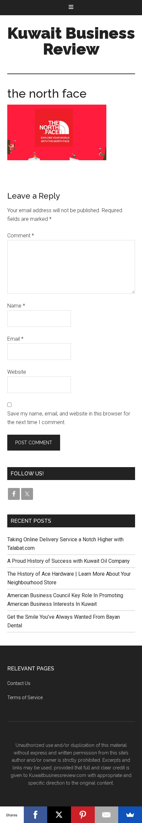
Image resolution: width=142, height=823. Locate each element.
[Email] (107, 814)
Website (16, 372)
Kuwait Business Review (71, 41)
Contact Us (18, 683)
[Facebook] (36, 814)
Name (16, 306)
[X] (59, 814)
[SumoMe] (130, 814)
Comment (20, 235)
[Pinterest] (83, 814)
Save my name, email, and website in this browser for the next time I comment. (68, 418)
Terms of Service (25, 697)
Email (15, 339)
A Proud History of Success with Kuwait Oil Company (68, 561)
